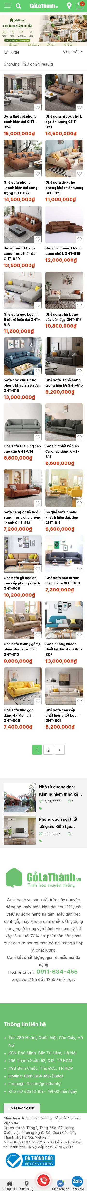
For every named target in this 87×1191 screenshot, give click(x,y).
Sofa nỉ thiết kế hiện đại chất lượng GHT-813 (62, 451)
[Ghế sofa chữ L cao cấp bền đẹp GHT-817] (64, 290)
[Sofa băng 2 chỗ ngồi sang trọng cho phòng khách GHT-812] (23, 488)
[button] (72, 51)
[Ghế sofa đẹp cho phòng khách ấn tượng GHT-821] (64, 158)
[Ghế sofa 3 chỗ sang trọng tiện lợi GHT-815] (64, 356)
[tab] (18, 6)
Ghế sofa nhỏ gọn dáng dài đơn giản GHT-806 (19, 715)
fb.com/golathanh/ (44, 1083)
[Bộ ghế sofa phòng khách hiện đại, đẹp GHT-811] (64, 488)
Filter (15, 52)
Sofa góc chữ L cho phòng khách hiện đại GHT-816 (22, 385)
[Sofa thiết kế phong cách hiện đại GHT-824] (23, 92)
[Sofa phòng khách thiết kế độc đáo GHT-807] (64, 620)
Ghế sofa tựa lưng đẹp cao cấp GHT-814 (22, 448)
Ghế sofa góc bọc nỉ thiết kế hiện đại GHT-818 (22, 319)
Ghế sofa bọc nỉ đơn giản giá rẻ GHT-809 (62, 580)
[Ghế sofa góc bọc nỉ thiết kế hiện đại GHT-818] (23, 290)
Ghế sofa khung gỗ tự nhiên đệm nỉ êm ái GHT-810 (22, 649)
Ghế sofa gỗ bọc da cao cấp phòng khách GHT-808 (22, 583)
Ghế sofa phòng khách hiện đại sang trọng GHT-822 (20, 187)
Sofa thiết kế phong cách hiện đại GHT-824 (20, 121)
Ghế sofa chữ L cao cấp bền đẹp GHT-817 (63, 317)
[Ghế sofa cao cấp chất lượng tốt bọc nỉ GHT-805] (64, 686)
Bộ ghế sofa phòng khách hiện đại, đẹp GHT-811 (61, 517)
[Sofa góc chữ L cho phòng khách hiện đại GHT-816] (23, 356)
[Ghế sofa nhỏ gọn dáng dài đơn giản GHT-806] (23, 686)
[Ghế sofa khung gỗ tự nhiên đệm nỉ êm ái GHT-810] (23, 620)
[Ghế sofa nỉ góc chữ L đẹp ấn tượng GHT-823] (64, 92)
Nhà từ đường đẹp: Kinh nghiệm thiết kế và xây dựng (58, 791)
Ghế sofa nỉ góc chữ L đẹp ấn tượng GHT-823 (63, 121)
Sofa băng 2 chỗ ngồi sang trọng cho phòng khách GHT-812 (22, 517)
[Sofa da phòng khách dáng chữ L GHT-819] (64, 224)
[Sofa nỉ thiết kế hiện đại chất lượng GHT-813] (64, 422)
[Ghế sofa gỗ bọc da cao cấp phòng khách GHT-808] (23, 554)
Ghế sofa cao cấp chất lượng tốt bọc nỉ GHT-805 (62, 715)
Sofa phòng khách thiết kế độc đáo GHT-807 (63, 649)
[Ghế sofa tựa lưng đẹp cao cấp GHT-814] (23, 422)
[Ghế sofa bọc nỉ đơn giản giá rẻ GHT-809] (64, 554)
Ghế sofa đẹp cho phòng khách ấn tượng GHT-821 (64, 187)
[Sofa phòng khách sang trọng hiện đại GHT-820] (23, 224)
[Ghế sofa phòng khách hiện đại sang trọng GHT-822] (23, 158)
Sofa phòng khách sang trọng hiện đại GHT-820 (20, 253)
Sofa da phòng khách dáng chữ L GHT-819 (63, 250)
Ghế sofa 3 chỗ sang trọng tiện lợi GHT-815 (64, 382)
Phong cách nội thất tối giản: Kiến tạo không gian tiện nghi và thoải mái (58, 823)
